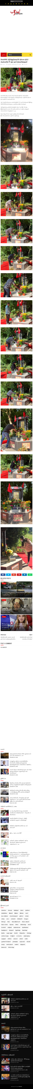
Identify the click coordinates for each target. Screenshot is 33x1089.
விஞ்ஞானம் (22, 944)
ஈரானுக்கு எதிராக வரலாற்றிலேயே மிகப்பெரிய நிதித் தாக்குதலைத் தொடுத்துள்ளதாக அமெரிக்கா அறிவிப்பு (20, 762)
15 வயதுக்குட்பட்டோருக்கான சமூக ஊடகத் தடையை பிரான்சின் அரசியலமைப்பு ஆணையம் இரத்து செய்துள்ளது (16, 625)
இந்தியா (16, 913)
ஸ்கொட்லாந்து (11, 947)
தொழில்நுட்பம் (4, 930)
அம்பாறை (10, 910)
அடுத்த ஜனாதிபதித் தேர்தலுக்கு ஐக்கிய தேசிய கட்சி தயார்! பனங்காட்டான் (20, 869)
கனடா (7, 918)
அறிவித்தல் (16, 910)
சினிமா (16, 924)
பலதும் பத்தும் (9, 933)
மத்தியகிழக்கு (27, 935)
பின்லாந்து (29, 933)
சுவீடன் (29, 924)
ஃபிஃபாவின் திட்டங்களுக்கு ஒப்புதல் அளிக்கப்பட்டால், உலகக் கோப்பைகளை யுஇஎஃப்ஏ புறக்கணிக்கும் (20, 799)
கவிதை (2, 918)
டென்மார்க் (3, 927)
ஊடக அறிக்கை (4, 916)
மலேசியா (9, 938)
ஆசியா (21, 910)
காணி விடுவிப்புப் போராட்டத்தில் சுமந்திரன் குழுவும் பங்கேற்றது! (18, 819)
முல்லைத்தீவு (15, 941)
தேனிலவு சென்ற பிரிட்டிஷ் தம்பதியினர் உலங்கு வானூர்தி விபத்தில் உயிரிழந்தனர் (20, 783)
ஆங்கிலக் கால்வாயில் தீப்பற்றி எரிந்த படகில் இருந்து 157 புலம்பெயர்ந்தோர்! (20, 791)
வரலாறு (2, 944)
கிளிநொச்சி (19, 918)
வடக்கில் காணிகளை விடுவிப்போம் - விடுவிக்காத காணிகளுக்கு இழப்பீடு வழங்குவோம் (20, 1076)
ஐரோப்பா (21, 916)
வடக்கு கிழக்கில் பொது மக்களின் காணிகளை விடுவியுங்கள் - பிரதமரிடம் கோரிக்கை (20, 812)
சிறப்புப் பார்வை (4, 924)
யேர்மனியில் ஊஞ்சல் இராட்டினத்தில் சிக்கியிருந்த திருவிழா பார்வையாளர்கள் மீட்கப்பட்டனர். (20, 1068)
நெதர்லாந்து (24, 930)
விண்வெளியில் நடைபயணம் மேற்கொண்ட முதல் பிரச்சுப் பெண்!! (14, 609)
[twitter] (8, 3)
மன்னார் (21, 938)
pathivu (20, 1086)
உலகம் (27, 913)
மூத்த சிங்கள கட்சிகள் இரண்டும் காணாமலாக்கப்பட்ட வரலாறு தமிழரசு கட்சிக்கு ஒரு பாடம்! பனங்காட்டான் (20, 854)
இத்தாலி (11, 913)
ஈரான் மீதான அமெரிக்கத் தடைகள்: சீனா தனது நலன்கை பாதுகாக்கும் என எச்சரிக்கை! (21, 771)
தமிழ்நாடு (10, 927)
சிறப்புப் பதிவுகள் (25, 921)
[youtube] (11, 3)
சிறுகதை (11, 924)
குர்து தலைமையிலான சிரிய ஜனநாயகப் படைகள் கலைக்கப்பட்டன (20, 754)
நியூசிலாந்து (18, 930)
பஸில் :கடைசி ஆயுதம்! (16, 880)
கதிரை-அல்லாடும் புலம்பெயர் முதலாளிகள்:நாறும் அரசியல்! (18, 861)
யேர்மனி (28, 941)
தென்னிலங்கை (25, 927)
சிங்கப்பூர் (3, 921)
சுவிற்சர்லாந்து (23, 924)
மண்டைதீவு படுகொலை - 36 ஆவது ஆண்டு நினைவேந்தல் (20, 1059)
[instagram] (16, 3)
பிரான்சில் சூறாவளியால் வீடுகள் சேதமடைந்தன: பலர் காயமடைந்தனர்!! (16, 593)
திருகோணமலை (17, 927)
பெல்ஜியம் (12, 935)
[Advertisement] (16, 33)
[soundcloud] (27, 3)
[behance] (19, 3)
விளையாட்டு (3, 947)
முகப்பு (3, 55)
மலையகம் (15, 938)
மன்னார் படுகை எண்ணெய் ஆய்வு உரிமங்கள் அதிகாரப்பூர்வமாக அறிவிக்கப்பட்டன (19, 842)
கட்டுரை (27, 916)
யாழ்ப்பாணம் (22, 941)
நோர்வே (3, 933)
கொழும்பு (26, 918)
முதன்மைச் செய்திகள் (6, 941)
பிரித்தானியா (22, 933)
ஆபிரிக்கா (27, 910)
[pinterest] (24, 3)
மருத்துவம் (3, 938)
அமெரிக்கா (3, 910)
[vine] (22, 3)
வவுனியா (16, 944)
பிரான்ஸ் (25, 64)
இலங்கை (22, 913)
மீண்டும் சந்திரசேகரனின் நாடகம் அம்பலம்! (19, 826)
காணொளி (13, 918)
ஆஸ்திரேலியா (4, 913)
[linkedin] (14, 3)
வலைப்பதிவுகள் (9, 944)
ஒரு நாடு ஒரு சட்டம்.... (16, 896)
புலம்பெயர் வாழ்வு (4, 935)
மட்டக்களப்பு (19, 935)
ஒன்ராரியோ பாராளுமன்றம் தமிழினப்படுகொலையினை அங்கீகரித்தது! (17, 889)
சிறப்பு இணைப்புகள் (16, 921)
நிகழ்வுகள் (11, 930)
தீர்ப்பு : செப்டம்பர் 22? (16, 833)
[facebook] (6, 3)
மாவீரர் (26, 938)
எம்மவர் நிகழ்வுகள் (14, 916)
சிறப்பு (8, 921)
